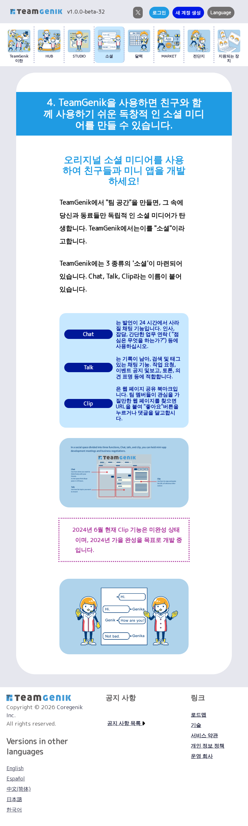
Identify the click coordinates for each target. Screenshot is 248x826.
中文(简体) (18, 788)
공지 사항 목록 (124, 723)
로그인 (159, 12)
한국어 (14, 809)
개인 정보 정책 (207, 745)
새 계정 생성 (188, 12)
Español (15, 778)
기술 (196, 725)
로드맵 (198, 714)
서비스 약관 (204, 735)
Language (221, 12)
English (15, 768)
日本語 (14, 799)
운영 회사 (202, 756)
